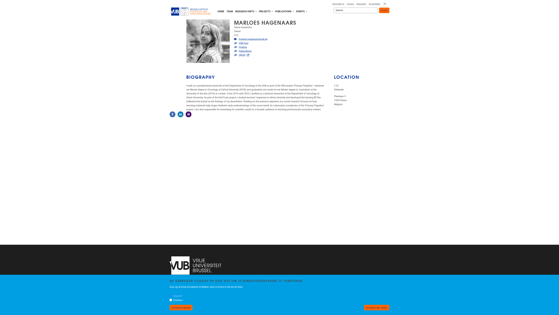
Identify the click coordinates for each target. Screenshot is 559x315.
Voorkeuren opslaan (181, 307)
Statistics (178, 300)
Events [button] (300, 11)
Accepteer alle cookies (377, 307)
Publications (245, 51)
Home (221, 11)
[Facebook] (172, 114)
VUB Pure (243, 43)
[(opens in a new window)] (195, 265)
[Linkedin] (180, 114)
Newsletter (361, 4)
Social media (374, 4)
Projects (243, 47)
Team (230, 11)
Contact (350, 4)
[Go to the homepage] (191, 11)
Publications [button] (283, 11)
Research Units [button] (245, 11)
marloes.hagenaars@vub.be (253, 39)
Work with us (338, 4)
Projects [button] (265, 11)
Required (177, 296)
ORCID (242, 55)
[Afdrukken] (188, 114)
